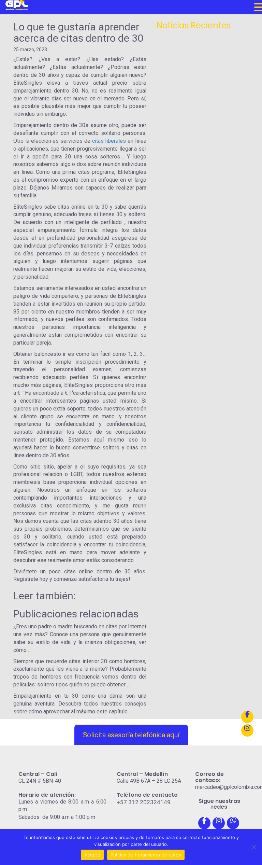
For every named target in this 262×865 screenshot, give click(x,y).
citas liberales (109, 141)
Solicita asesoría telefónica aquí (131, 735)
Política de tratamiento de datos (146, 854)
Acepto (92, 854)
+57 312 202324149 (144, 802)
